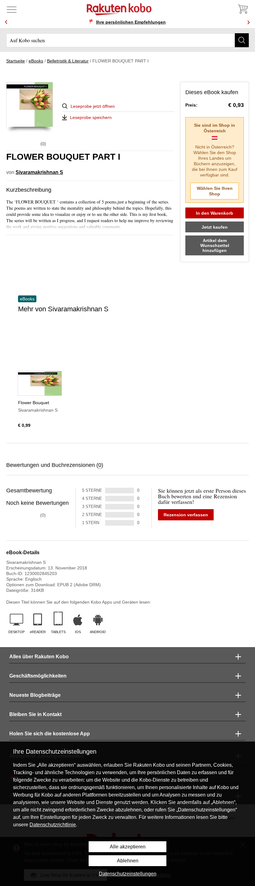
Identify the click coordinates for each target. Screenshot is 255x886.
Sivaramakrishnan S (39, 172)
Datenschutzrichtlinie (53, 824)
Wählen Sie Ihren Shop (215, 191)
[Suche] (242, 40)
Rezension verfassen (186, 514)
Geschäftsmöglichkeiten (38, 675)
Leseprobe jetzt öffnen (93, 106)
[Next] (248, 22)
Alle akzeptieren (128, 846)
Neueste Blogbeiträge (35, 695)
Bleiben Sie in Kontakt (35, 714)
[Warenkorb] (242, 9)
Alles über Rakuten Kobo (39, 656)
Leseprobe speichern (91, 117)
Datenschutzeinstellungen (127, 873)
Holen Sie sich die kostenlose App (49, 733)
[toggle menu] (12, 9)
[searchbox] (127, 40)
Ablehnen (127, 860)
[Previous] (6, 22)
